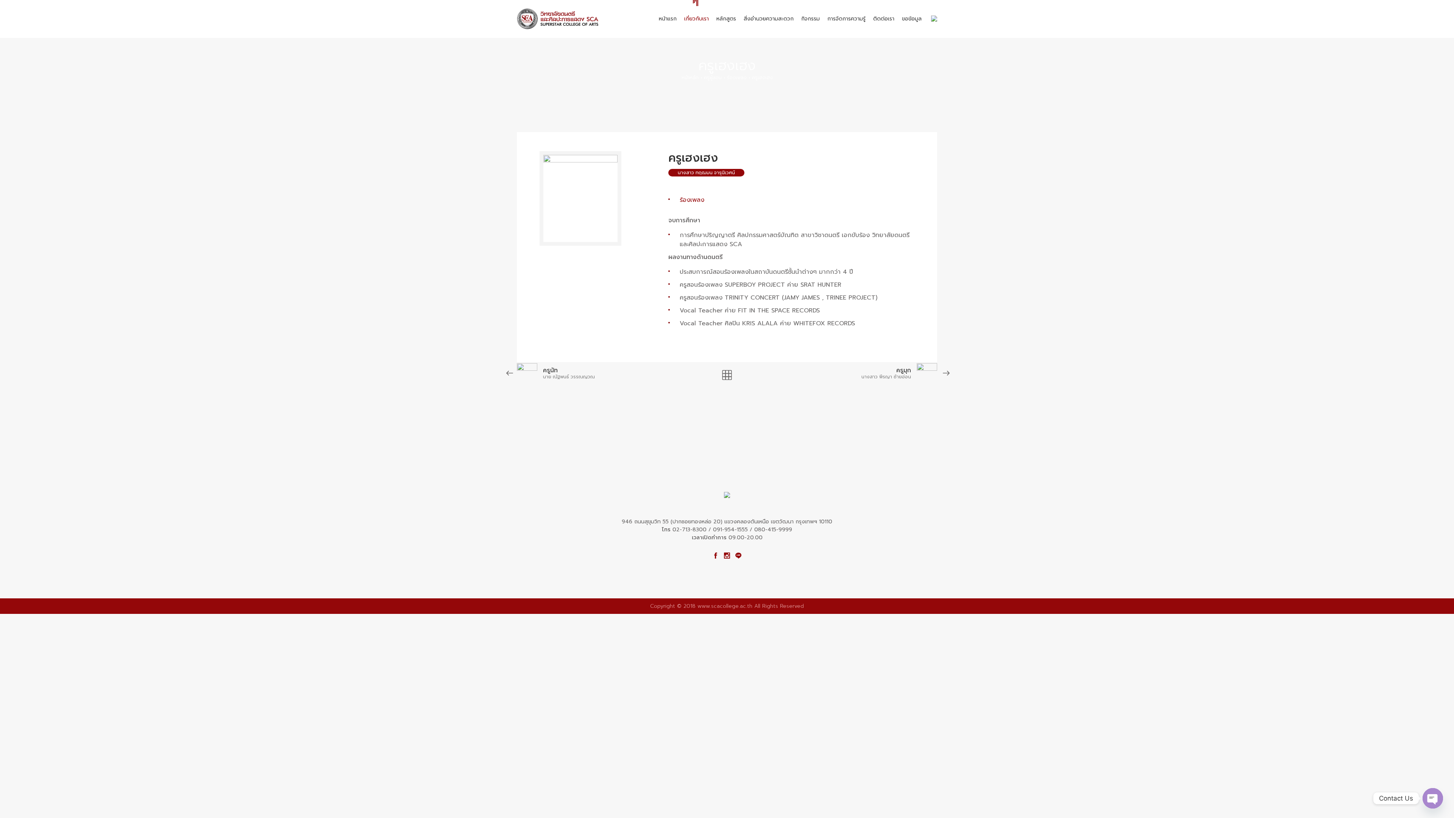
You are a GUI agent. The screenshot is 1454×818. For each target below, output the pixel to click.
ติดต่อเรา (883, 19)
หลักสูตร (726, 19)
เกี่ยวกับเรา (696, 19)
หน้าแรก (668, 19)
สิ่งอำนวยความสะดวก (769, 19)
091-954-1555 (730, 530)
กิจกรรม (810, 19)
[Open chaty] (1433, 798)
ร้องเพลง (737, 77)
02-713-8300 (689, 530)
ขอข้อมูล (912, 19)
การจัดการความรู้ (846, 19)
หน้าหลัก (690, 77)
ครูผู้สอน (713, 77)
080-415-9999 (773, 530)
